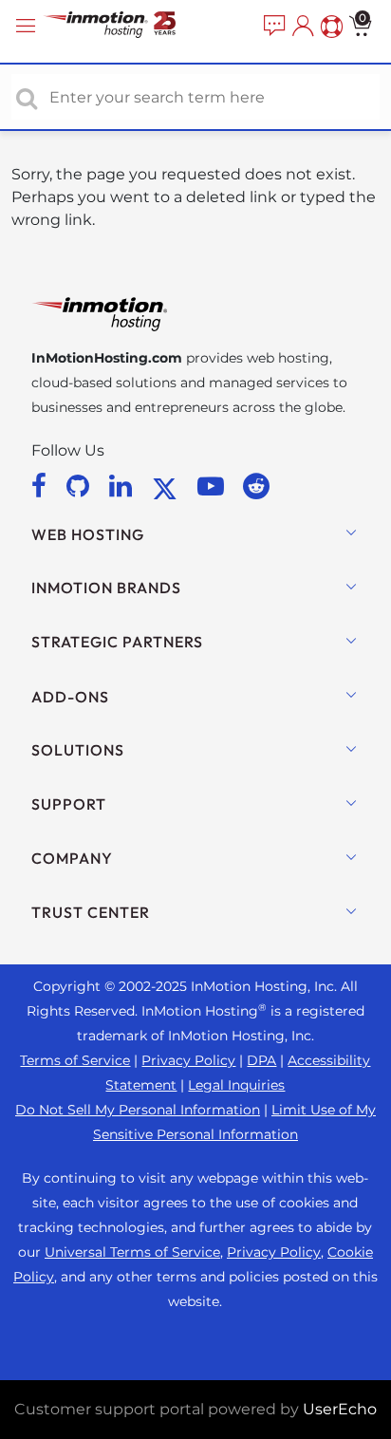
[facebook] (42, 486)
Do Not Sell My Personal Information (137, 1109)
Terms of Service (75, 1060)
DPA (261, 1060)
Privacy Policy (188, 1060)
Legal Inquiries (236, 1084)
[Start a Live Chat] (272, 26)
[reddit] (256, 486)
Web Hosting (87, 534)
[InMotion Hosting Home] (128, 26)
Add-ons (70, 696)
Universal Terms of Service (132, 1252)
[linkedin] (124, 486)
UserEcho (340, 1409)
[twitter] (168, 486)
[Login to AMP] (300, 26)
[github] (81, 486)
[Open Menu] (28, 26)
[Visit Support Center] (329, 26)
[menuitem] (272, 26)
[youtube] (214, 486)
